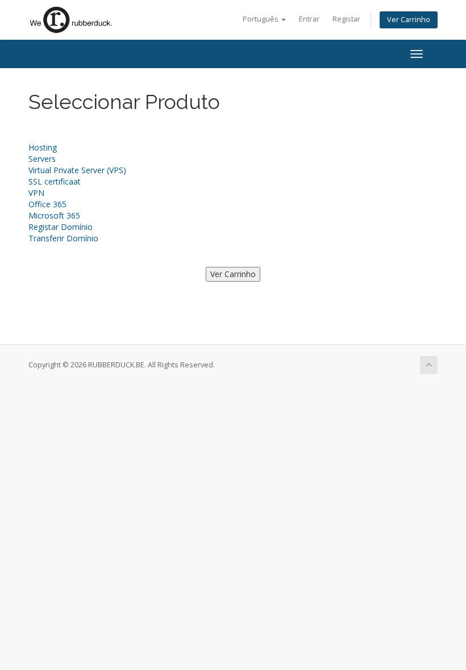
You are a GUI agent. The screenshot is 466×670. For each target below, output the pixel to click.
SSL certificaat (54, 181)
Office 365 (47, 204)
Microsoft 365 (54, 215)
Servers (42, 158)
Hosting (42, 147)
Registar (346, 19)
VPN (36, 192)
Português (261, 19)
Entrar (309, 19)
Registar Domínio (60, 226)
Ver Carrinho (408, 19)
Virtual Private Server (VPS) (77, 170)
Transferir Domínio (63, 238)
